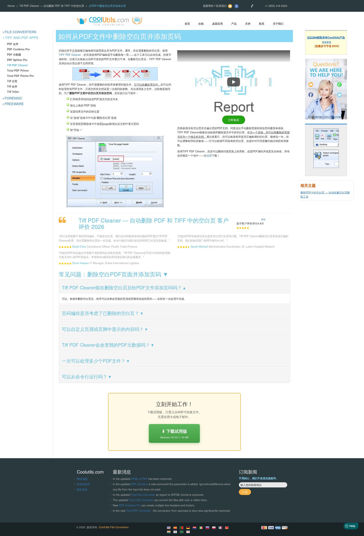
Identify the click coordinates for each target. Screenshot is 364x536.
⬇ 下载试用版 (174, 433)
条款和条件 (83, 484)
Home (11, 6)
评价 (263, 219)
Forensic (13, 97)
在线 (201, 24)
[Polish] (214, 527)
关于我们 (278, 24)
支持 (247, 24)
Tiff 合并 (12, 86)
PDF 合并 (12, 44)
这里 (209, 155)
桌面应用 (217, 24)
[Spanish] (175, 527)
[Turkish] (227, 527)
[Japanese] (188, 531)
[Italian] (201, 527)
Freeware (14, 103)
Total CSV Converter (141, 500)
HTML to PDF (139, 479)
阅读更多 (326, 41)
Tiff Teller (13, 92)
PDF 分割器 (14, 54)
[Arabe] (182, 531)
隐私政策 (82, 489)
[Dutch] (195, 527)
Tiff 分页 (12, 81)
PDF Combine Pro (18, 49)
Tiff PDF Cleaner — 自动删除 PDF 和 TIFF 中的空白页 (51, 6)
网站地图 (82, 479)
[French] (220, 527)
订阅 (245, 492)
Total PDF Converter (138, 510)
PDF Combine (140, 484)
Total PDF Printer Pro (20, 76)
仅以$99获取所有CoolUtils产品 (326, 37)
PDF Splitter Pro (17, 60)
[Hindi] (169, 531)
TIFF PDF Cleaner (70, 55)
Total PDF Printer (18, 70)
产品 (234, 24)
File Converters (20, 31)
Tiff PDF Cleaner (17, 65)
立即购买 (233, 120)
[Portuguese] (182, 527)
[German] (188, 527)
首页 (187, 24)
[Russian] (208, 527)
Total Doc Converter (143, 495)
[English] (169, 527)
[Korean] (175, 531)
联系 (261, 24)
